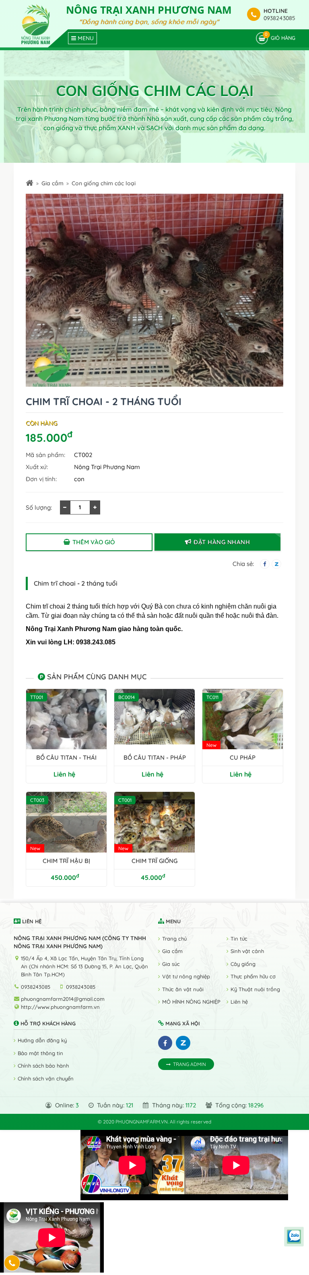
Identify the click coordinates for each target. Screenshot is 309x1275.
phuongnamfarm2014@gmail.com (63, 999)
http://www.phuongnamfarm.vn (60, 1007)
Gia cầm (52, 183)
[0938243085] (12, 1263)
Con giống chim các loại (104, 183)
